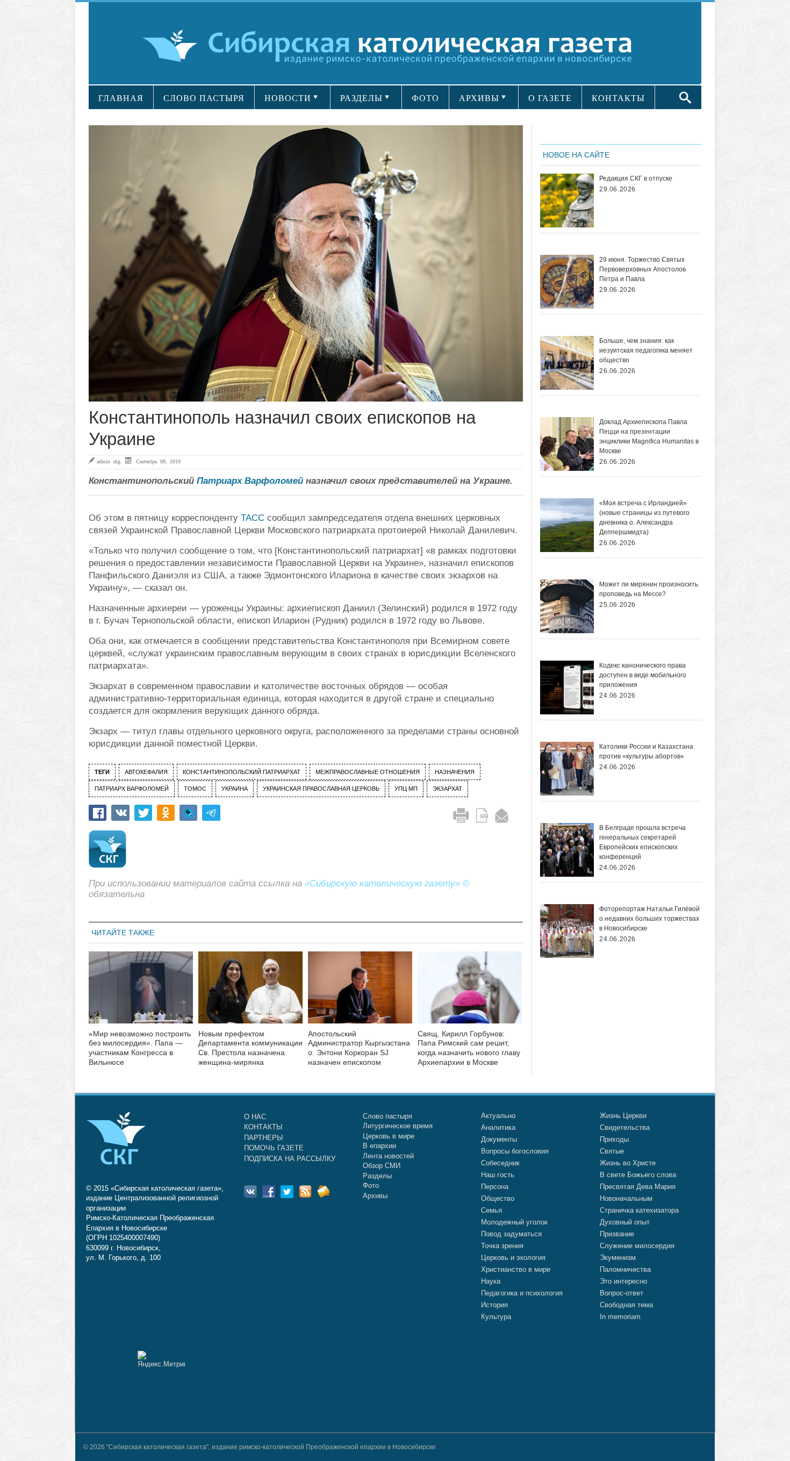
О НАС (255, 1117)
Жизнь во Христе (628, 1163)
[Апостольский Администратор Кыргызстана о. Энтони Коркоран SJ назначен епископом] (360, 994)
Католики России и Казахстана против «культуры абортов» (646, 751)
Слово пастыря (387, 1116)
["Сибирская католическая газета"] (393, 45)
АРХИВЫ (479, 98)
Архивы (375, 1196)
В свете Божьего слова (638, 1175)
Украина (234, 788)
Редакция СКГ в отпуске (635, 178)
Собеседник (500, 1163)
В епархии (379, 1146)
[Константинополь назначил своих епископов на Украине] (306, 263)
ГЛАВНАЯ (120, 98)
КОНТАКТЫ (618, 98)
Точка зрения (502, 1246)
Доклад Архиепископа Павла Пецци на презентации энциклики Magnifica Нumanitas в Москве (649, 436)
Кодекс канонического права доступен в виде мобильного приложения (642, 675)
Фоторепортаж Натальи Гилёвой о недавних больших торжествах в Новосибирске (649, 918)
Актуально (498, 1116)
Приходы (614, 1139)
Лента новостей (388, 1156)
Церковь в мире (388, 1136)
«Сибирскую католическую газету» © (387, 883)
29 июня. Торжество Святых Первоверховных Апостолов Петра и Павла (642, 269)
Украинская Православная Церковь (321, 788)
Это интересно (623, 1281)
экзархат (447, 788)
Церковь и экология (513, 1258)
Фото (371, 1185)
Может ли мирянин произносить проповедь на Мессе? (648, 589)
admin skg (108, 461)
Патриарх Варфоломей (250, 481)
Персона (494, 1187)
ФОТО (425, 98)
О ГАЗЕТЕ (550, 98)
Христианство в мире (515, 1269)
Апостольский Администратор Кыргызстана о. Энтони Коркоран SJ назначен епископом (359, 1047)
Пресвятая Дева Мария (638, 1187)
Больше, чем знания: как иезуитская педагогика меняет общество (646, 350)
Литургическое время (398, 1126)
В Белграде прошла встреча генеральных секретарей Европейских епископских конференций (642, 842)
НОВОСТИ (287, 98)
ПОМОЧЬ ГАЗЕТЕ (274, 1148)
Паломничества (625, 1269)
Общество (497, 1198)
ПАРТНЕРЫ (263, 1138)
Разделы (377, 1176)
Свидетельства (625, 1127)
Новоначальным (626, 1198)
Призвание (617, 1234)
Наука (490, 1281)
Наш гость (497, 1175)
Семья (491, 1210)
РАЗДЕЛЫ (361, 98)
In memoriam (620, 1317)
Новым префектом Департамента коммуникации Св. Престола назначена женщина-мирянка (250, 1047)
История (494, 1305)
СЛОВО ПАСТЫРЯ (204, 98)
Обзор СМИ (381, 1166)
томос (195, 788)
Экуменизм (618, 1258)
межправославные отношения (367, 772)
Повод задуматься (511, 1234)
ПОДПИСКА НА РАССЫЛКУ (289, 1159)
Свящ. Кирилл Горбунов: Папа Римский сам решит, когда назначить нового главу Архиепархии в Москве (469, 1047)
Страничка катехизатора (639, 1210)
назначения (455, 772)
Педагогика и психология (522, 1293)
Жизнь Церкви (623, 1116)
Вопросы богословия (515, 1151)
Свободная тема (626, 1305)
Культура (496, 1317)
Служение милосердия (637, 1246)
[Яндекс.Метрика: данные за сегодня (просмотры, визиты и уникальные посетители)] (161, 1359)
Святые (612, 1151)
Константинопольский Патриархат (241, 772)
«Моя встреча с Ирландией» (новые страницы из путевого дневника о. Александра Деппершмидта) (644, 517)
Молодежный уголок (514, 1222)
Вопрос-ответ (621, 1293)
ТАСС (252, 518)
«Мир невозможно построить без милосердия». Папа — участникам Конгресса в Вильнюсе (140, 1047)
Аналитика (498, 1127)
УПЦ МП (406, 788)
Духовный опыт (625, 1222)
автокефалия (146, 772)
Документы (499, 1139)
